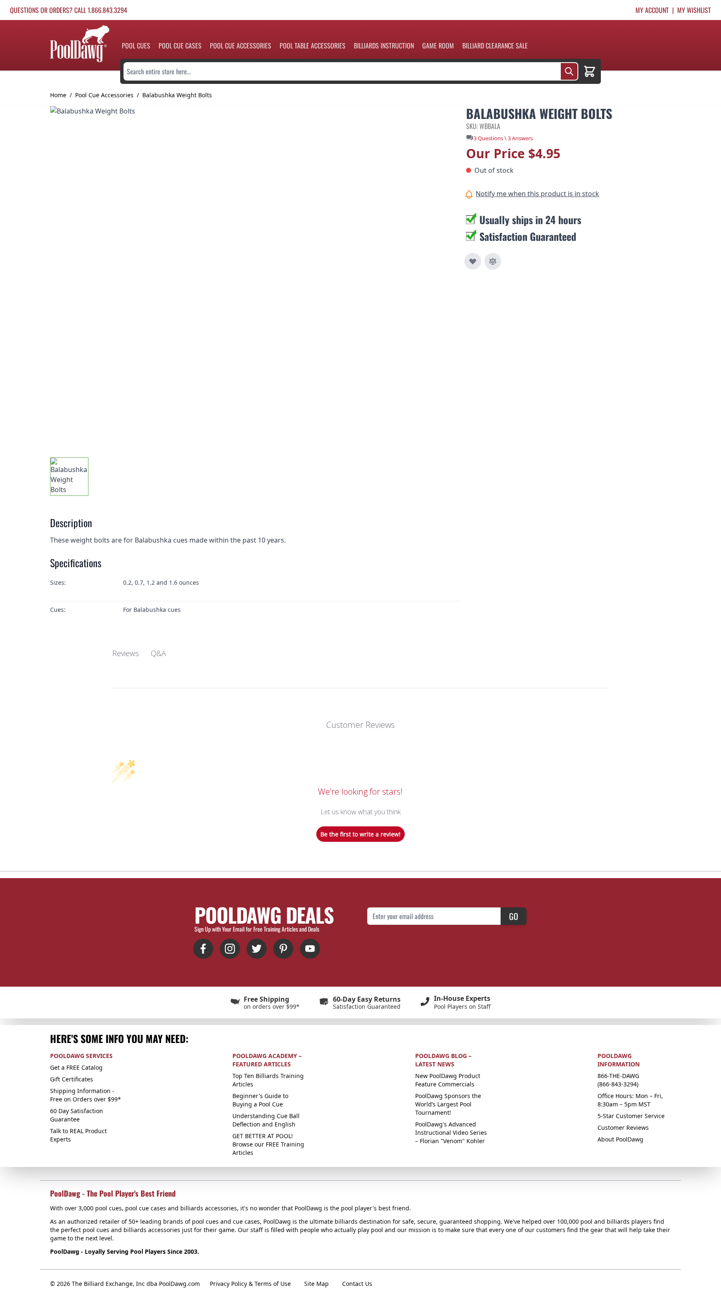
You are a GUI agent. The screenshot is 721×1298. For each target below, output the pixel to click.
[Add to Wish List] (472, 261)
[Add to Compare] (492, 261)
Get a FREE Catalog (76, 1067)
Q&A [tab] (158, 653)
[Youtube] (310, 949)
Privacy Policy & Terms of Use (250, 1284)
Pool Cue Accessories (240, 45)
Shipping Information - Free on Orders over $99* (85, 1095)
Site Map (316, 1284)
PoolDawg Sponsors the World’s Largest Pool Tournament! (448, 1104)
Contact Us (357, 1284)
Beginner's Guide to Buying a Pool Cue (260, 1100)
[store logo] (79, 43)
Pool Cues (136, 45)
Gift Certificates (71, 1079)
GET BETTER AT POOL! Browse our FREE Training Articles (268, 1144)
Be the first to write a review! (360, 834)
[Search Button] (569, 71)
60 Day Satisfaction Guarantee (76, 1115)
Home (58, 95)
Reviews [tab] (125, 653)
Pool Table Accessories (312, 45)
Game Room (438, 45)
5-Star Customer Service (631, 1116)
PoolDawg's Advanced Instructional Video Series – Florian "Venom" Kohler (451, 1132)
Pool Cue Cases (180, 45)
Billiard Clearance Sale (495, 45)
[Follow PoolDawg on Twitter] (257, 949)
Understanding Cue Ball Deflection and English (266, 1120)
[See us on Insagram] (230, 949)
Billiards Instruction (384, 45)
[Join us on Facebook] (203, 949)
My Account (652, 10)
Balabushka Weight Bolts (177, 95)
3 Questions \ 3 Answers (503, 138)
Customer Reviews (623, 1127)
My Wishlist (694, 10)
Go (513, 916)
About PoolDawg (620, 1139)
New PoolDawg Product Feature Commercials (447, 1080)
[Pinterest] (283, 949)
